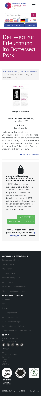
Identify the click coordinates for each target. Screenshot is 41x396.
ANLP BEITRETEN (26, 217)
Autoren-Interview (29, 71)
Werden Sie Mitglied (14, 25)
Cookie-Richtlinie (8, 264)
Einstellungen (34, 391)
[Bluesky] (22, 345)
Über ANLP (6, 308)
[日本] (30, 20)
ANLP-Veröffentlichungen (11, 322)
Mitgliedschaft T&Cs (9, 269)
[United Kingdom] (7, 20)
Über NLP (5, 304)
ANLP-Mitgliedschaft (9, 313)
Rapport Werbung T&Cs (11, 278)
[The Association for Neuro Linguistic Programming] (17, 5)
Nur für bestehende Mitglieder (13, 326)
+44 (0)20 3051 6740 (11, 338)
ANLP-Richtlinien (8, 282)
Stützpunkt (6, 299)
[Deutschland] (23, 20)
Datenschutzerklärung (10, 260)
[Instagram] (8, 345)
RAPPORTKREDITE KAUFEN (21, 221)
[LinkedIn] (13, 345)
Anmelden (31, 25)
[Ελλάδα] (26, 20)
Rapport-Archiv (10, 71)
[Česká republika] (15, 20)
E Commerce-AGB (8, 273)
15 (20, 114)
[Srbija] (34, 20)
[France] (19, 20)
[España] (11, 20)
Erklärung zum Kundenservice (13, 291)
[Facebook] (4, 345)
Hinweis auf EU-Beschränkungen (14, 287)
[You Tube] (17, 345)
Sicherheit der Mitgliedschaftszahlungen (16, 330)
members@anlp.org (11, 341)
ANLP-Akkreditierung (9, 317)
